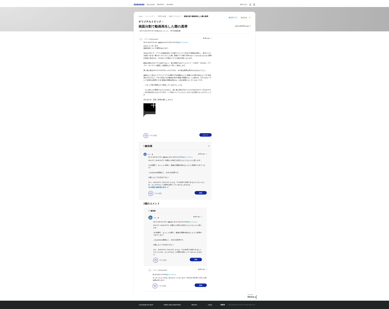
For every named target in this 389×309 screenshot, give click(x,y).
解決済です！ (233, 17)
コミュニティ (151, 4)
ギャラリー (160, 4)
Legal (210, 305)
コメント (205, 135)
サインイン (243, 4)
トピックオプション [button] (242, 26)
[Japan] (139, 4)
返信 (200, 193)
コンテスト (170, 4)
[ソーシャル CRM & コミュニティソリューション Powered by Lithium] (252, 296)
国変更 (223, 305)
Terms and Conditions (172, 305)
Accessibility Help (146, 305)
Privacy (194, 305)
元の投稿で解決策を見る (157, 187)
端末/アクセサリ (183, 42)
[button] (208, 38)
